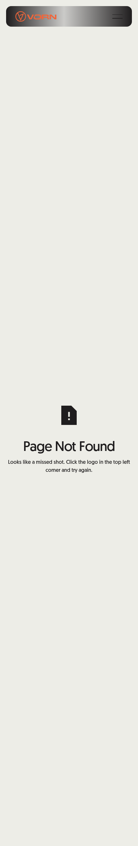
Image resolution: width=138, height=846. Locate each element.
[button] (117, 16)
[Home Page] (35, 16)
